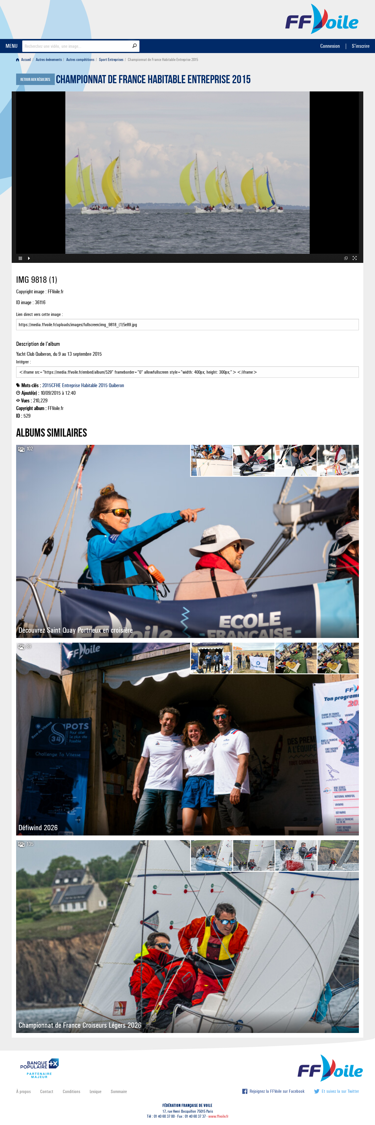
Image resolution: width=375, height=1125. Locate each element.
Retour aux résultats (35, 80)
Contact (46, 1091)
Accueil (25, 59)
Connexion (330, 45)
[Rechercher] (134, 46)
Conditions (71, 1091)
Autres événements (49, 59)
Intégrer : (23, 362)
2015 (103, 385)
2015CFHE (51, 385)
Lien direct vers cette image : (39, 314)
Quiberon (116, 385)
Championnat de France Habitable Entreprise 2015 (153, 81)
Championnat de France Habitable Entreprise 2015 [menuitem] (163, 59)
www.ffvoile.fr (218, 1116)
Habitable (89, 385)
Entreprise (71, 385)
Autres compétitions (80, 59)
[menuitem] (24, 59)
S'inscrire (360, 45)
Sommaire (119, 1091)
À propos (23, 1091)
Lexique (95, 1091)
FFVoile (322, 18)
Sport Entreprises (111, 59)
